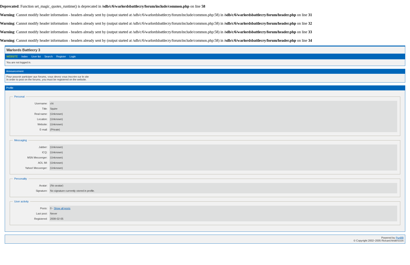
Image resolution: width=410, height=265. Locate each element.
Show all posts (62, 208)
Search (48, 56)
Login (73, 56)
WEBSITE (12, 56)
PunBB (400, 237)
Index (24, 56)
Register (61, 56)
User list (36, 56)
